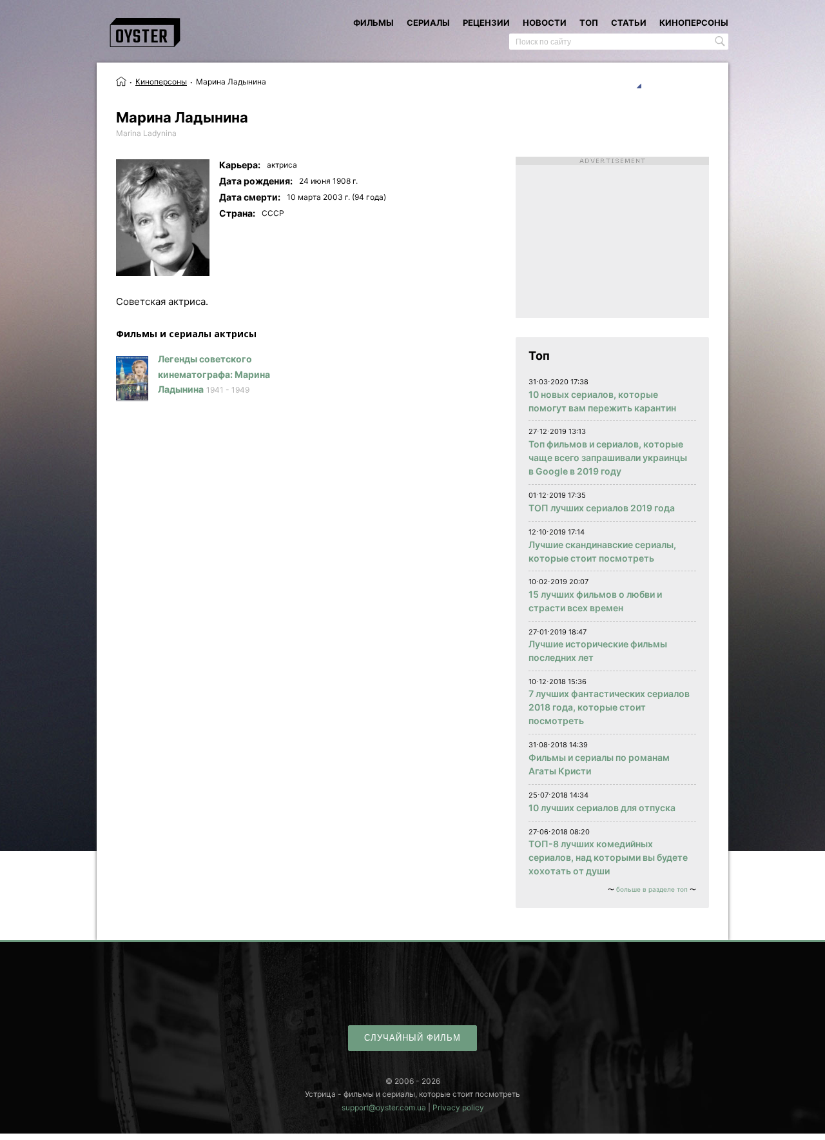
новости (545, 22)
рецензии (486, 22)
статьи (628, 22)
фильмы (373, 22)
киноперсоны (693, 22)
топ (588, 22)
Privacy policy (458, 1107)
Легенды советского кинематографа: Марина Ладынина (214, 374)
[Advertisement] (612, 237)
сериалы (428, 22)
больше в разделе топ (652, 889)
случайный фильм (412, 1038)
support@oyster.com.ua (384, 1107)
